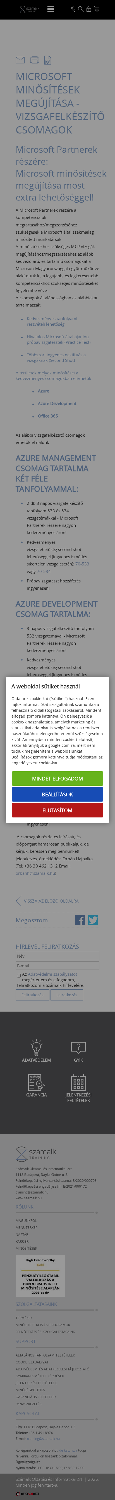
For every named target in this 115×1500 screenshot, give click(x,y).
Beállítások (57, 794)
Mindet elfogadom (57, 778)
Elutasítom (57, 810)
